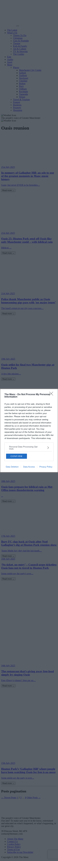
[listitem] (29, 448)
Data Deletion (12, 467)
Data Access (29, 467)
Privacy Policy (45, 467)
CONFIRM (16, 456)
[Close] (52, 394)
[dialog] (29, 430)
